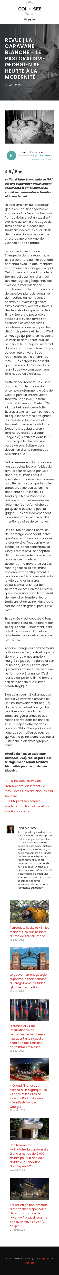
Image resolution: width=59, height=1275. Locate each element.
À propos (46, 1258)
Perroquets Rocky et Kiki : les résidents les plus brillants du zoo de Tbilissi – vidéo (29, 932)
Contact (29, 1262)
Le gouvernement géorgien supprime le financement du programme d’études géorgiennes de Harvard (29, 981)
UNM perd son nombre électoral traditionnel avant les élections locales (27, 806)
